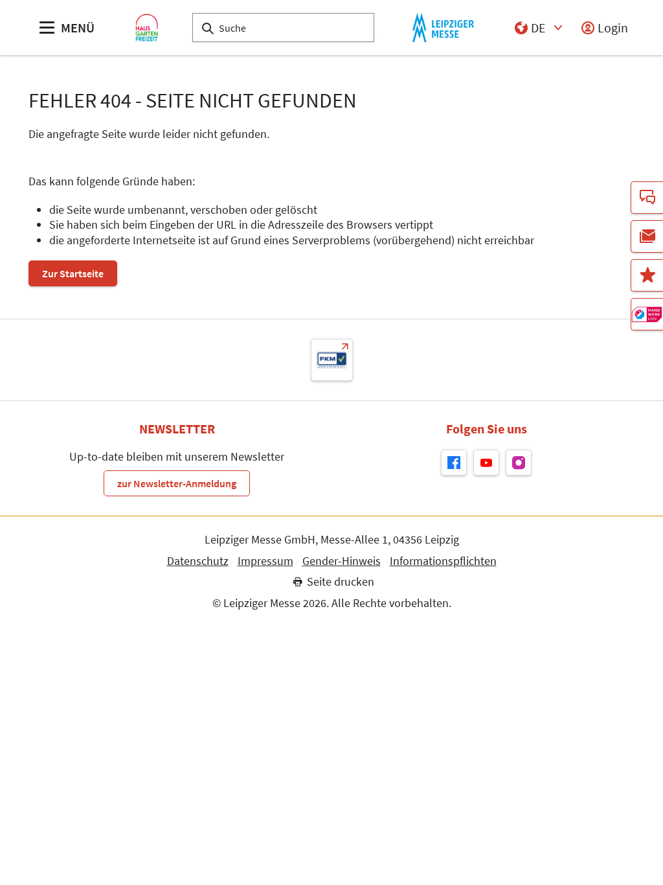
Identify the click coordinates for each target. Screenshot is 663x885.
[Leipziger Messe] (443, 27)
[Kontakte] (647, 197)
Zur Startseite (73, 273)
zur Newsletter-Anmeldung (176, 483)
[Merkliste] (647, 275)
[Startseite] (147, 27)
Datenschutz (198, 561)
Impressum (265, 561)
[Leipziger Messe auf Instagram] (519, 463)
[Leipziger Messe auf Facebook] (454, 463)
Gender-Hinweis (341, 561)
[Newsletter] (647, 236)
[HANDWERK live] (647, 314)
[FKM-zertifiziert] (332, 360)
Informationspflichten (443, 561)
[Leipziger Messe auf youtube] (486, 463)
